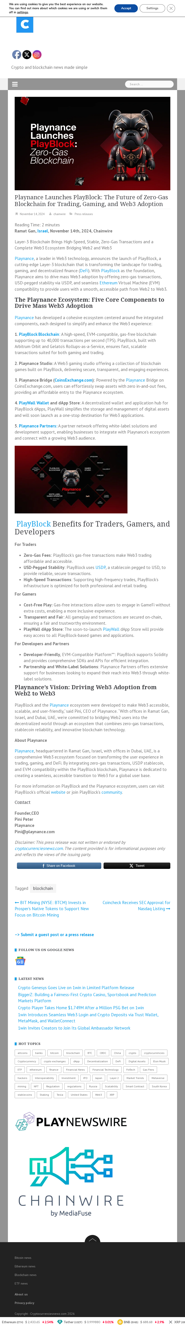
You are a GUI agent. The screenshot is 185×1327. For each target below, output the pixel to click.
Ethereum (108, 282)
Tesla (60, 1094)
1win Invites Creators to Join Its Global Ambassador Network (74, 1028)
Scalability (111, 1086)
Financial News (75, 1069)
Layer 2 (114, 1078)
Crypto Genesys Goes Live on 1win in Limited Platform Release (76, 987)
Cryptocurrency (27, 1061)
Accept (126, 8)
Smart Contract (135, 1086)
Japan (98, 1078)
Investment (69, 1078)
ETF (20, 1069)
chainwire (59, 214)
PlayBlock (110, 270)
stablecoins (25, 1094)
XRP (112, 1094)
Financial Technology (105, 1069)
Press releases (84, 214)
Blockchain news (26, 1275)
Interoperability (44, 1078)
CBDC (103, 1053)
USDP (100, 567)
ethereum (36, 1069)
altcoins (23, 1053)
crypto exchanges (55, 1061)
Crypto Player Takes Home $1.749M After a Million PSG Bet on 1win (81, 1007)
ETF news (21, 1283)
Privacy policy (24, 1303)
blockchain (43, 888)
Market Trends (135, 1078)
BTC (90, 1053)
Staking (44, 1094)
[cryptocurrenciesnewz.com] (25, 25)
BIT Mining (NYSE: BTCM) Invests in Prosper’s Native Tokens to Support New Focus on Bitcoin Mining (52, 908)
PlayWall (111, 629)
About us (21, 1294)
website (58, 792)
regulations (74, 1086)
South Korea (159, 1086)
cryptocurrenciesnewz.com (39, 848)
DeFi (84, 270)
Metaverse (158, 1078)
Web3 (98, 1094)
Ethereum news (25, 1266)
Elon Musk (159, 1061)
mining (22, 1086)
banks (39, 1053)
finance (53, 1069)
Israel (42, 231)
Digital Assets (137, 1061)
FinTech (130, 1069)
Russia (93, 1086)
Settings (152, 8)
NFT (36, 1086)
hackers (22, 1078)
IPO (85, 1078)
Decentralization (97, 1061)
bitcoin (54, 1053)
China (117, 1053)
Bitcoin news (23, 1258)
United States (79, 1094)
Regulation (53, 1086)
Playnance (24, 258)
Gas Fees (148, 1069)
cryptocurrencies (154, 1053)
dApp (76, 1061)
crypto (132, 1053)
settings (22, 12)
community (112, 792)
